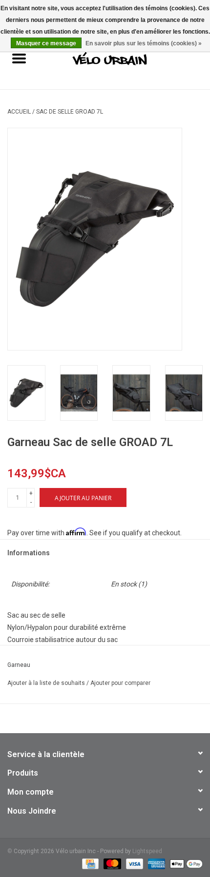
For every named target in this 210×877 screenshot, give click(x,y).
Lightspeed (147, 851)
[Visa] (134, 863)
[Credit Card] (89, 863)
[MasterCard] (111, 863)
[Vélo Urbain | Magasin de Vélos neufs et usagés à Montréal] (124, 59)
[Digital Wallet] (185, 863)
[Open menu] (19, 58)
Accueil (19, 111)
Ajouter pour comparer (120, 683)
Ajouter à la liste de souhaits (46, 683)
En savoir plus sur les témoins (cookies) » (143, 43)
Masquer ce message (46, 43)
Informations (28, 553)
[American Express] (156, 863)
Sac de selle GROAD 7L (69, 111)
